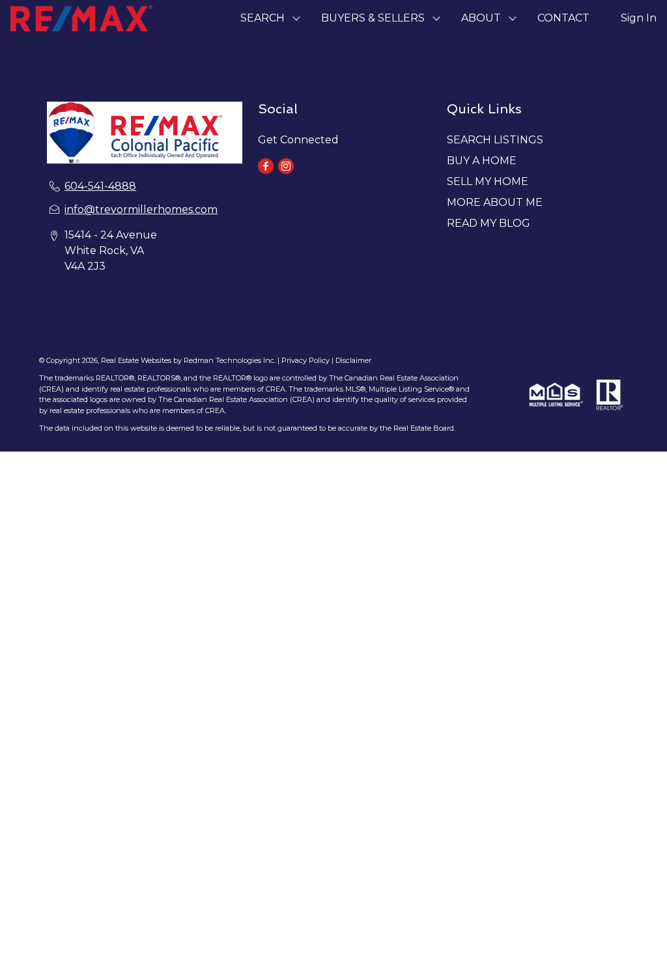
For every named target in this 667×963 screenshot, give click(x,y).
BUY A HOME (482, 160)
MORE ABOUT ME (495, 202)
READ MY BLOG (488, 223)
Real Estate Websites (137, 360)
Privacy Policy (305, 360)
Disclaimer (353, 360)
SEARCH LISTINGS (495, 140)
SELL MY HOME (487, 181)
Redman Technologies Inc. (230, 360)
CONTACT (563, 18)
